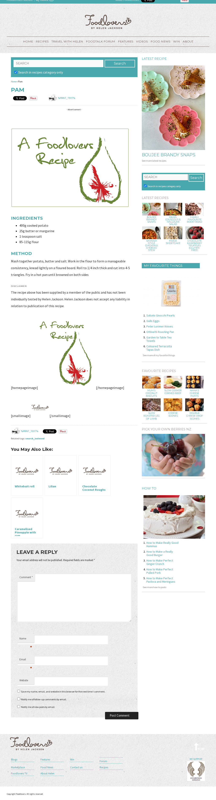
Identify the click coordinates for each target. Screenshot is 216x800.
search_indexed (35, 438)
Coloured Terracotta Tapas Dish (159, 348)
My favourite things (163, 266)
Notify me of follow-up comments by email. (44, 699)
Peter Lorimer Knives (159, 326)
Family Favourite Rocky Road (194, 219)
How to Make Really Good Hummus (162, 544)
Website (23, 680)
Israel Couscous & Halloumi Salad (173, 220)
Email (25, 661)
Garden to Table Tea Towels (158, 339)
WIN (176, 41)
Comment (26, 577)
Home (28, 41)
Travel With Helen (67, 41)
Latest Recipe (154, 59)
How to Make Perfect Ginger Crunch (159, 562)
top (199, 746)
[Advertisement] (88, 119)
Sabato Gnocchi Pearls (160, 315)
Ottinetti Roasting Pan (160, 332)
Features (125, 41)
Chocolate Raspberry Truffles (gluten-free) (194, 245)
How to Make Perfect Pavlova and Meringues (160, 579)
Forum (103, 761)
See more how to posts (154, 587)
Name (25, 640)
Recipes (42, 41)
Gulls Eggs (152, 321)
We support (196, 759)
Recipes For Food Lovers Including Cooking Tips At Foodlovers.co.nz (108, 21)
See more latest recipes (154, 160)
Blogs (14, 759)
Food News (160, 41)
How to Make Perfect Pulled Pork (159, 571)
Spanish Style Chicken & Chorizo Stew (151, 245)
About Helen (47, 773)
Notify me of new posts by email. (38, 707)
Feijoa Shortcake (173, 242)
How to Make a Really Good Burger (159, 553)
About (188, 41)
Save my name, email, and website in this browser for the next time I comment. (63, 691)
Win (72, 759)
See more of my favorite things (159, 355)
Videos (142, 41)
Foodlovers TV (19, 773)
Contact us (76, 767)
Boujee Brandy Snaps (168, 155)
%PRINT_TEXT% (66, 97)
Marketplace (18, 767)
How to (149, 488)
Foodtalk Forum (100, 41)
